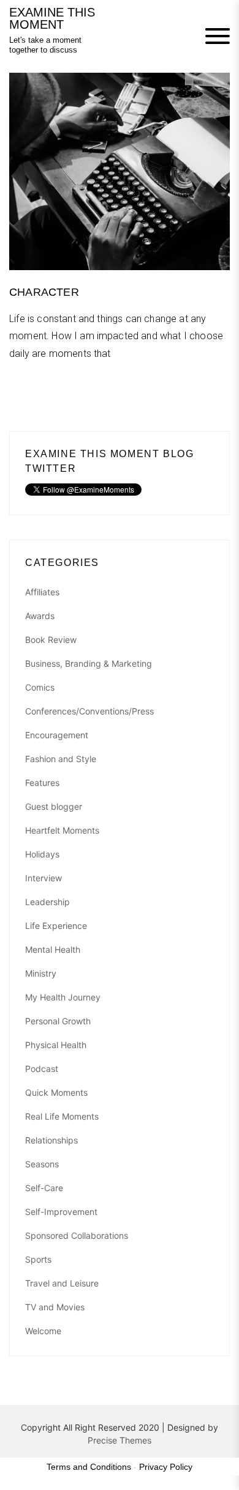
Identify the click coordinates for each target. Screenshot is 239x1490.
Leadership (47, 902)
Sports (38, 1259)
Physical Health (55, 1045)
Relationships (51, 1140)
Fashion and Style (60, 759)
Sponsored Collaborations (76, 1235)
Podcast (41, 1068)
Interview (43, 878)
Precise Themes (119, 1440)
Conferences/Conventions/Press (89, 711)
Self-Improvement (61, 1211)
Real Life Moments (62, 1116)
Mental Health (52, 949)
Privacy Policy (165, 1467)
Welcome (43, 1331)
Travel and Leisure (62, 1283)
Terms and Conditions (89, 1467)
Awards (40, 616)
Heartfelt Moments (62, 830)
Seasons (42, 1164)
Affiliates (42, 592)
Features (42, 782)
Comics (40, 687)
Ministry (40, 973)
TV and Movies (55, 1307)
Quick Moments (56, 1092)
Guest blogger (53, 806)
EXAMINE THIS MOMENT (52, 18)
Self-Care (44, 1188)
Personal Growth (58, 1021)
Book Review (51, 639)
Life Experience (56, 925)
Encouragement (56, 735)
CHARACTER (44, 292)
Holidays (42, 854)
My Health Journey (63, 997)
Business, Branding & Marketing (88, 663)
